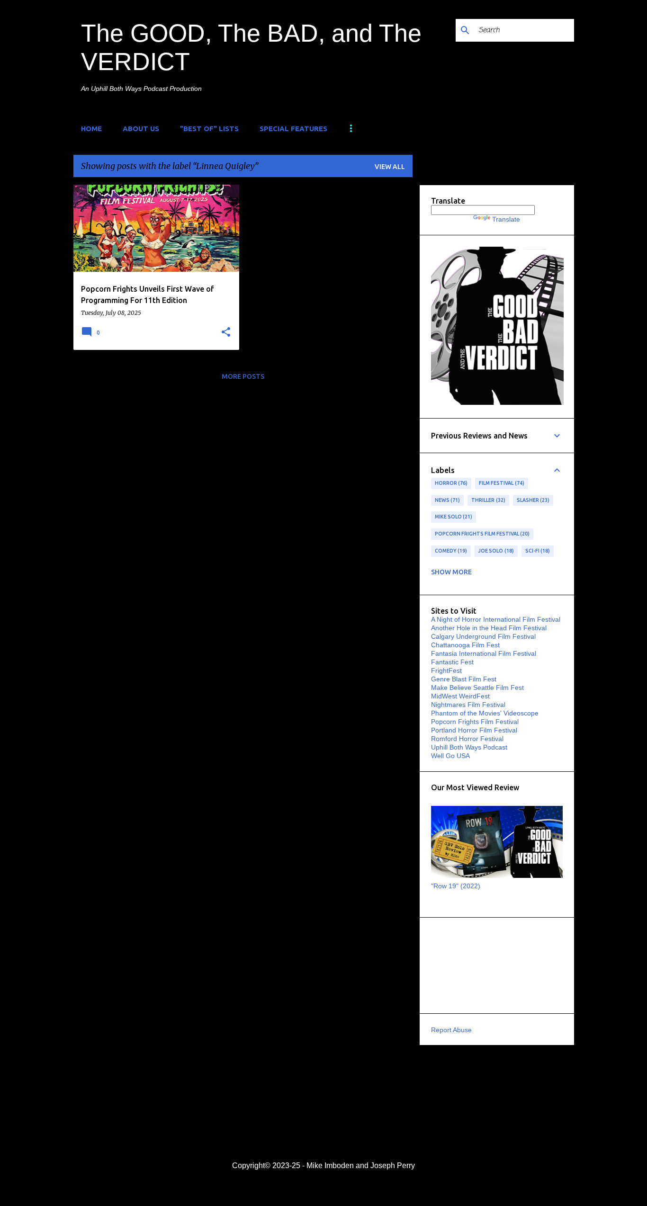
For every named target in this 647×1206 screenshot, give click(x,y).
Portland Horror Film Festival (474, 730)
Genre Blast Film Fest (463, 679)
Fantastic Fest (452, 662)
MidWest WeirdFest (460, 696)
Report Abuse (451, 1030)
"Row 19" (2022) (455, 886)
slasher (532, 500)
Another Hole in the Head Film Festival (489, 628)
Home (91, 129)
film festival (500, 483)
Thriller (487, 500)
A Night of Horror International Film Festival (495, 619)
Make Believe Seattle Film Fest (477, 687)
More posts (243, 376)
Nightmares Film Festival (468, 704)
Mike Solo (453, 516)
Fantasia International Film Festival (483, 653)
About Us (141, 129)
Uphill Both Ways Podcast (469, 747)
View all (390, 166)
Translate (506, 219)
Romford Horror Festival (467, 738)
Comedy (450, 551)
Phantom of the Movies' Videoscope (485, 713)
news (446, 500)
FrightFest (446, 670)
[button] (226, 332)
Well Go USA (450, 755)
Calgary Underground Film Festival (483, 636)
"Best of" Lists (209, 129)
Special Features (293, 129)
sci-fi (536, 551)
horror (450, 483)
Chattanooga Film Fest (465, 645)
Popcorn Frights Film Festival (481, 533)
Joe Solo (495, 551)
